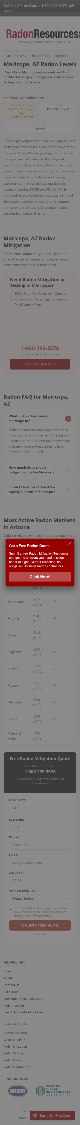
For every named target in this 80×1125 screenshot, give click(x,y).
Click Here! (40, 577)
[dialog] (40, 562)
